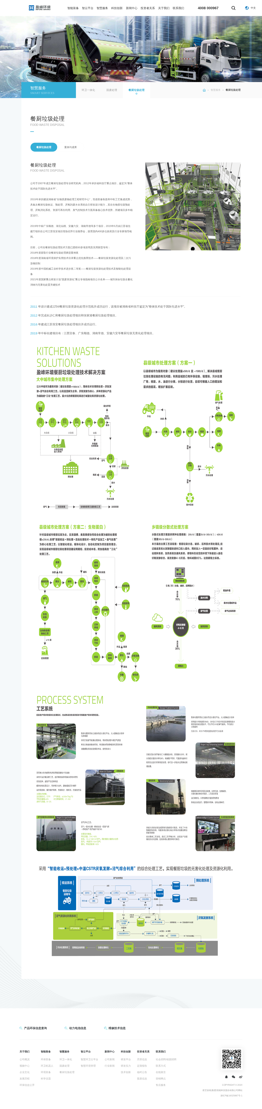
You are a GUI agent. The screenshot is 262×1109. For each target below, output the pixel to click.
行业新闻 (110, 1065)
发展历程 (25, 1078)
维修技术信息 (117, 1028)
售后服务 (161, 1085)
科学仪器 (46, 1078)
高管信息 (142, 1059)
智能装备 (73, 8)
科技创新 (117, 8)
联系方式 (161, 1065)
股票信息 (142, 1078)
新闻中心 (131, 8)
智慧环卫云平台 (89, 1059)
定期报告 (142, 1065)
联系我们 (178, 8)
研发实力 (126, 1065)
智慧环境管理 (88, 1065)
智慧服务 (102, 8)
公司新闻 (110, 1059)
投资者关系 (148, 8)
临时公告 (142, 1072)
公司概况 (25, 1059)
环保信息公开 (27, 1085)
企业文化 (25, 1072)
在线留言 (161, 1072)
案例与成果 (70, 147)
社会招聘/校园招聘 (166, 1059)
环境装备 (46, 1072)
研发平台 (126, 1059)
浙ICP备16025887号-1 (231, 1095)
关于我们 (163, 8)
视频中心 (25, 1065)
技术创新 (126, 1072)
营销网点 (161, 1078)
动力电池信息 (77, 1028)
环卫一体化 (88, 89)
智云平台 (87, 8)
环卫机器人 (47, 1065)
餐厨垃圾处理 (137, 89)
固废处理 (111, 89)
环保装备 (46, 1059)
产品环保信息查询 (35, 1028)
